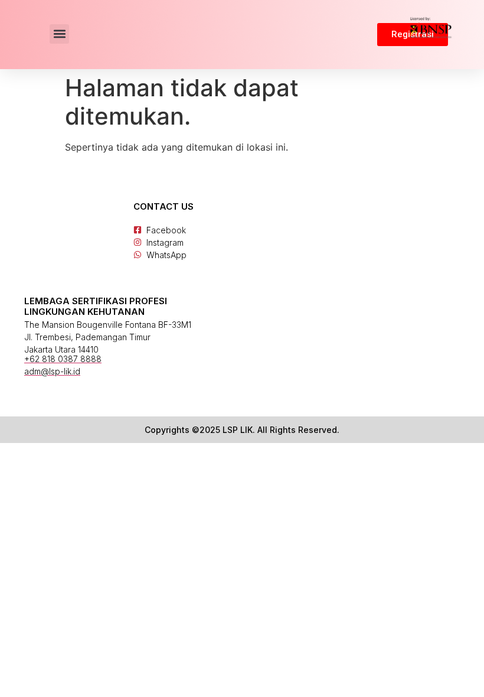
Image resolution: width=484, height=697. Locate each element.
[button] (59, 34)
